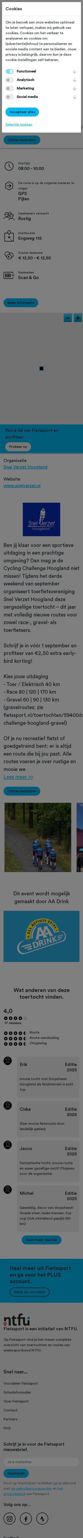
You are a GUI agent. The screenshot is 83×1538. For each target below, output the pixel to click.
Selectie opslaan (19, 124)
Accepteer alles (22, 112)
